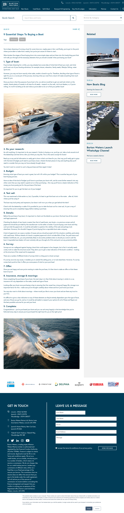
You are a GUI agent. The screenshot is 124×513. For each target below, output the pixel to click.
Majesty (92, 6)
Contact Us (114, 9)
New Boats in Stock (39, 6)
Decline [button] (97, 508)
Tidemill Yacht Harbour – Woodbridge (91, 6)
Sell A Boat (46, 9)
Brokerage (31, 6)
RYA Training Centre (98, 6)
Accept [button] (89, 508)
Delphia (106, 6)
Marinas (103, 9)
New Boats (24, 9)
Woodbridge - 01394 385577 (110, 3)
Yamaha (60, 6)
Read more (94, 94)
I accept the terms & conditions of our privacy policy (75, 448)
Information (92, 9)
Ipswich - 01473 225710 (91, 3)
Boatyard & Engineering (62, 9)
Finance (45, 6)
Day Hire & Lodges (78, 9)
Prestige (77, 6)
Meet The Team (27, 6)
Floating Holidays (43, 6)
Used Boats (36, 9)
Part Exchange (51, 6)
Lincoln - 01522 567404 (73, 3)
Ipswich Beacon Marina (52, 6)
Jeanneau (61, 6)
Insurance (75, 6)
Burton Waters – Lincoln (21, 6)
